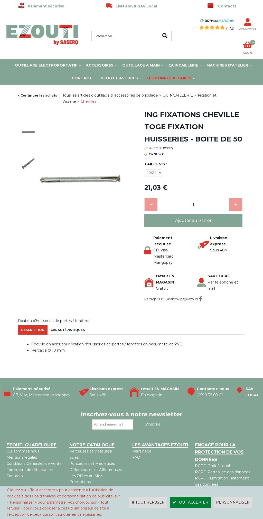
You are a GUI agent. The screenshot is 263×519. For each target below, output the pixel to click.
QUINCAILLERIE (183, 65)
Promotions (80, 481)
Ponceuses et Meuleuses (92, 463)
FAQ (136, 457)
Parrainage (142, 451)
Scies (74, 457)
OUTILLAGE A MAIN (141, 65)
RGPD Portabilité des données (222, 472)
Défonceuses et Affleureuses (95, 469)
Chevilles (88, 101)
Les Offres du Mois (86, 476)
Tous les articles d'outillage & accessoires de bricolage (110, 95)
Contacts (14, 476)
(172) (230, 28)
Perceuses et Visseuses (90, 451)
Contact (82, 78)
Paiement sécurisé (44, 6)
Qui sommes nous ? (24, 451)
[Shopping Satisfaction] (216, 21)
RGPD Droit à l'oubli (213, 466)
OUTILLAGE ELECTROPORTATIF (46, 65)
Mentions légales (21, 457)
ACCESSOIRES (100, 65)
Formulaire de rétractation (29, 469)
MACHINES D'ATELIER (227, 65)
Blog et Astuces (119, 78)
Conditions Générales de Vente (34, 463)
